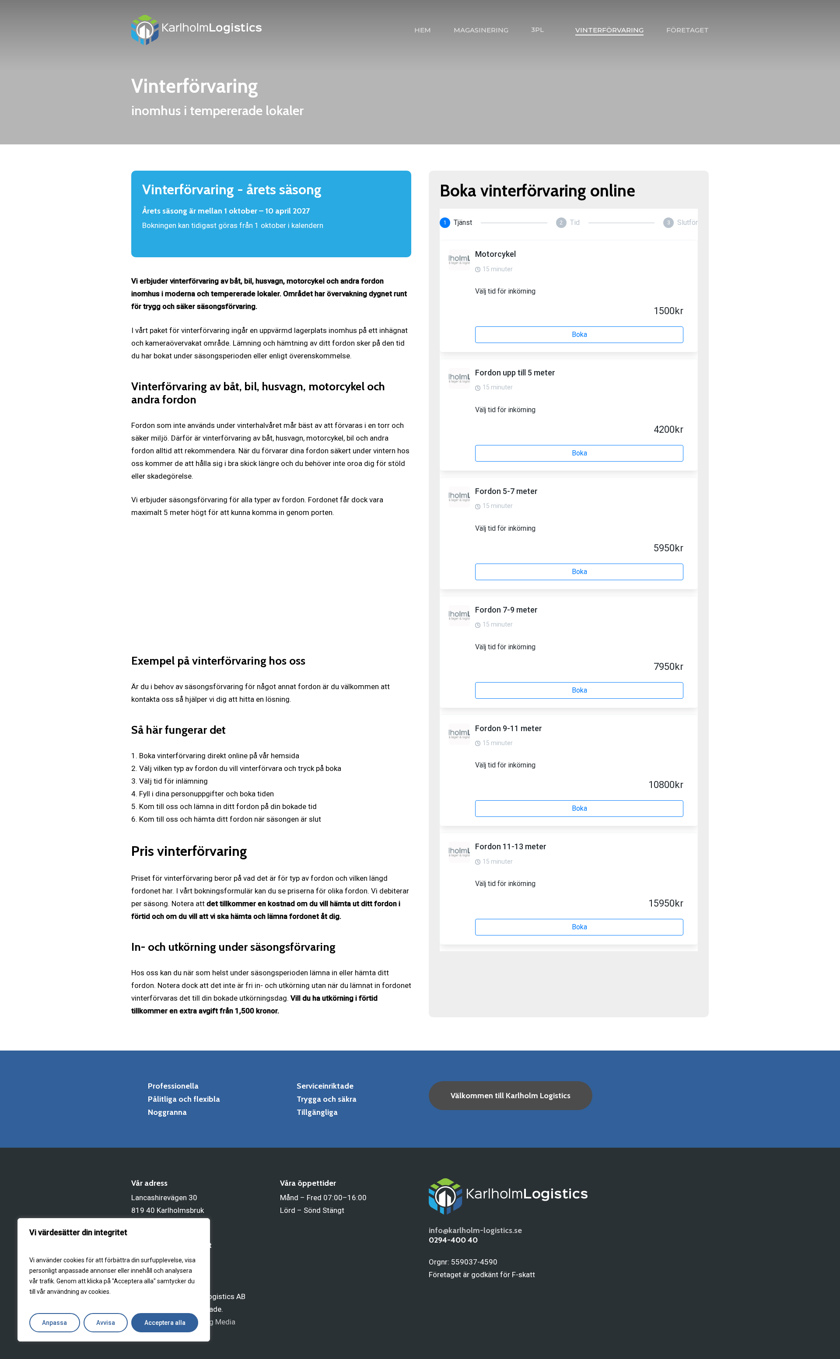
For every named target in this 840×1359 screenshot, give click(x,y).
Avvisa (105, 1322)
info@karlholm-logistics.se (475, 1230)
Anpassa (54, 1322)
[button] (510, 1095)
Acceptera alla (165, 1322)
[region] (114, 1279)
